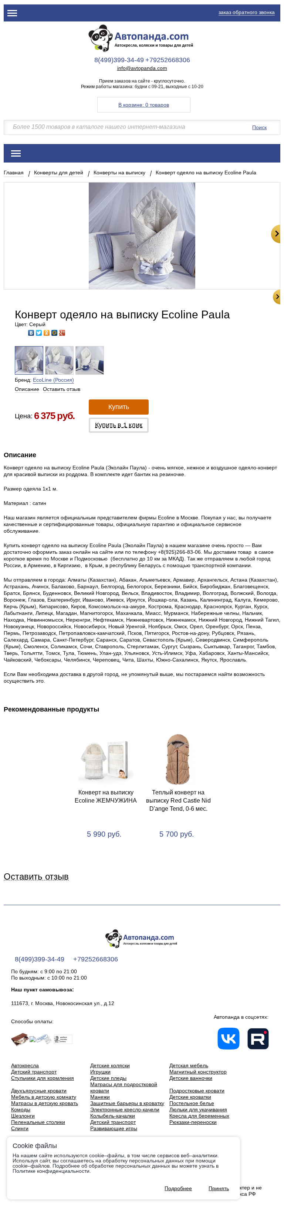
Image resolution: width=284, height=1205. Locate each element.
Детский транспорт (34, 1072)
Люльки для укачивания (198, 1109)
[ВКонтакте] (31, 333)
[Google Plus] (62, 333)
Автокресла (25, 1065)
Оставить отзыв (61, 389)
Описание (27, 389)
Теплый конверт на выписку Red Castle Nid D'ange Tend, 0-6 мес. (178, 800)
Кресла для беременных (199, 1116)
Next (275, 234)
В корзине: (143, 105)
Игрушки (100, 1072)
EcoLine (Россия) (53, 380)
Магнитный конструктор (198, 1072)
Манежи (100, 1097)
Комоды (20, 1109)
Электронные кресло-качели (124, 1109)
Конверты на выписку (119, 172)
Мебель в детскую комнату (43, 1097)
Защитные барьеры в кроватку (127, 1103)
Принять (219, 1188)
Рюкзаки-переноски (193, 1122)
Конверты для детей (58, 172)
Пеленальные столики (38, 1122)
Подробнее (178, 1188)
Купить (118, 407)
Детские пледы (108, 1078)
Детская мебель (188, 1065)
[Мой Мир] (54, 333)
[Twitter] (39, 333)
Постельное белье (191, 1103)
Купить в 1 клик (118, 425)
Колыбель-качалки (112, 1116)
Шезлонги (23, 1116)
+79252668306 (167, 60)
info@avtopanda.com (142, 68)
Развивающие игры (113, 1128)
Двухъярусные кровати (39, 1091)
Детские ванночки (190, 1078)
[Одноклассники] (47, 333)
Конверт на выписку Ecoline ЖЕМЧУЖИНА (106, 796)
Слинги (19, 1128)
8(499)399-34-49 (119, 60)
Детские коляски (110, 1065)
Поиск (259, 127)
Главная (14, 172)
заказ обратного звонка (247, 12)
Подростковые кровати (196, 1091)
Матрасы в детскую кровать (44, 1103)
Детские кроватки (190, 1097)
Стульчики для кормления (42, 1078)
